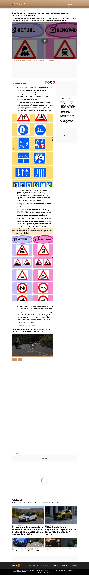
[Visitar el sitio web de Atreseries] (51, 565)
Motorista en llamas (67, 0)
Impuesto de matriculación (63, 6)
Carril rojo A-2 (23, 0)
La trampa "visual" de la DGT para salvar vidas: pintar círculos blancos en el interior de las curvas (31, 330)
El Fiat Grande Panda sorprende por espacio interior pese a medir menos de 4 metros (60, 530)
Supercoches (47, 6)
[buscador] (76, 4)
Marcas (20, 6)
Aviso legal (38, 570)
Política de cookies (52, 570)
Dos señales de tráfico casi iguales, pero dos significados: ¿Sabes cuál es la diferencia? (35, 60)
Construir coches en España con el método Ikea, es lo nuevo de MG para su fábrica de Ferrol (52, 551)
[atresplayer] (70, 4)
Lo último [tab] (69, 98)
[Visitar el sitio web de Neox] (38, 565)
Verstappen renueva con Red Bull (31, 0)
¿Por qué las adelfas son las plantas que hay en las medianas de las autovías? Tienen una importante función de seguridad (67, 114)
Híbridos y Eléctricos (28, 6)
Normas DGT (15, 6)
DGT (20, 359)
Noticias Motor (18, 500)
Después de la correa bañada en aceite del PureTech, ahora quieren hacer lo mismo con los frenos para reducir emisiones (67, 105)
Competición (53, 6)
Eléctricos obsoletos (59, 0)
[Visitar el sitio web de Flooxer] (75, 565)
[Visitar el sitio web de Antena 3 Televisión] (29, 565)
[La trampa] (36, 543)
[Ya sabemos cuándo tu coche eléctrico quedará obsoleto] (69, 543)
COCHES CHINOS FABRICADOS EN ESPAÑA (51, 549)
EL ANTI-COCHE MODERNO (65, 118)
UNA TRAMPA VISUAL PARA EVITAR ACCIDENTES (34, 549)
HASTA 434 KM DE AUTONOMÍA (17, 525)
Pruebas (36, 6)
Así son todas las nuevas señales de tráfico (28, 325)
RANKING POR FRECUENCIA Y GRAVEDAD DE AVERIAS (20, 549)
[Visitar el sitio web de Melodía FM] (63, 565)
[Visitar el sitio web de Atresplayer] (69, 565)
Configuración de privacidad (69, 570)
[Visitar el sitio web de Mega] (46, 565)
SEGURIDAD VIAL (63, 110)
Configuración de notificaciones (42, 572)
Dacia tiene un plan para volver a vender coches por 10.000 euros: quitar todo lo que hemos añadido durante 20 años (67, 123)
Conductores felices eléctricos (50, 0)
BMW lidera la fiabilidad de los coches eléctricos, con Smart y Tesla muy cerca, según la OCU (19, 551)
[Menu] (76, 7)
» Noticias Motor (19, 453)
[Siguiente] (76, 1)
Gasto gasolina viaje (41, 0)
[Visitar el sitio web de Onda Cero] (55, 565)
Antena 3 (13, 453)
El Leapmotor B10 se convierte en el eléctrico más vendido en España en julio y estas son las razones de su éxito (27, 530)
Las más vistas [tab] (61, 98)
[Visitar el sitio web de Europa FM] (59, 565)
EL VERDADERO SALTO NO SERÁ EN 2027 (69, 548)
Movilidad (41, 6)
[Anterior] (19, 1)
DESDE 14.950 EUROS (49, 525)
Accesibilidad (50, 572)
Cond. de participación (59, 570)
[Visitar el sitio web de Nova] (42, 565)
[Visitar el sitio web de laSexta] (34, 565)
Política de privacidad (44, 570)
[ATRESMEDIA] (16, 565)
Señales (15, 359)
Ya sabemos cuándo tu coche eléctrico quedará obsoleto (68, 550)
